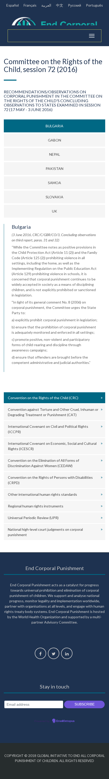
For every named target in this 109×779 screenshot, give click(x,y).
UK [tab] (54, 211)
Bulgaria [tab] (54, 126)
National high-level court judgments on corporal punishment (45, 532)
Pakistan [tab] (54, 168)
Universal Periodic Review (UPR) (33, 518)
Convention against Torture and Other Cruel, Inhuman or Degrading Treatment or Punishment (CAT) (53, 412)
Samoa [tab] (54, 183)
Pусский (74, 5)
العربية (46, 5)
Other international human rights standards (42, 494)
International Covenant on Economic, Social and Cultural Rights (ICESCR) (52, 446)
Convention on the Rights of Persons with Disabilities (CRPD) (50, 480)
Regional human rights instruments (35, 506)
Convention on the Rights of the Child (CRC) (43, 398)
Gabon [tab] (54, 140)
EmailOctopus (65, 721)
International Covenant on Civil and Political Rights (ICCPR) (48, 429)
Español (12, 5)
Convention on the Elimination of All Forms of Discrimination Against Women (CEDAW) (43, 463)
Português (94, 5)
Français (30, 5)
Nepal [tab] (54, 154)
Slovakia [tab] (54, 197)
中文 (59, 5)
